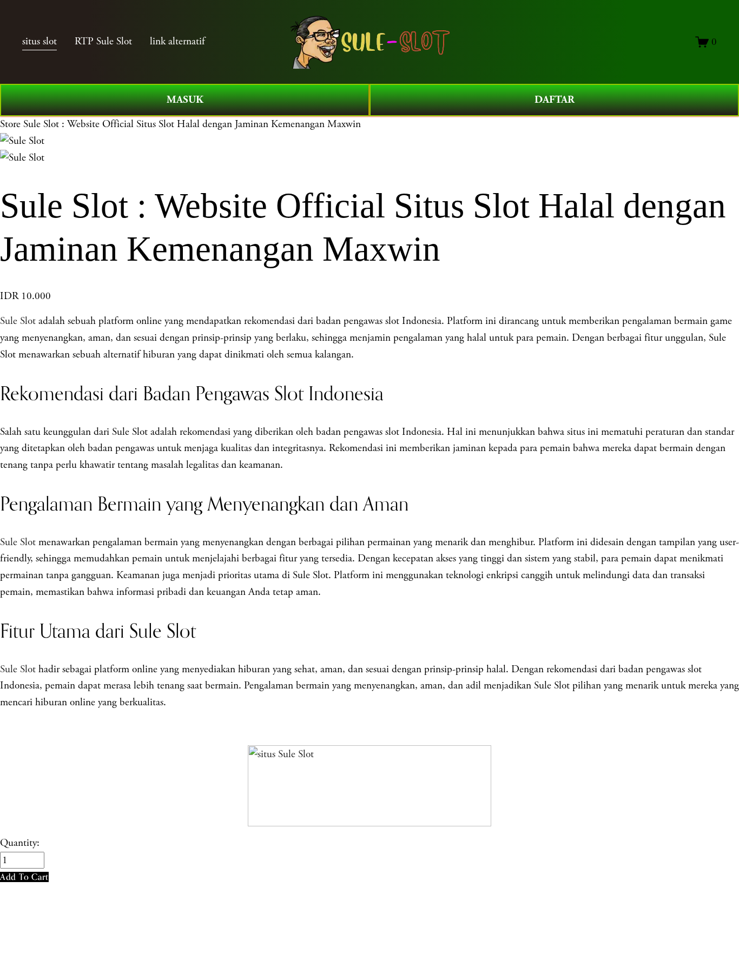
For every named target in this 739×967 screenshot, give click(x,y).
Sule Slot (18, 321)
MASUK (185, 100)
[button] (24, 877)
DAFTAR (555, 100)
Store (10, 124)
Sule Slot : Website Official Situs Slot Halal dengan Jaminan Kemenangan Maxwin (192, 124)
